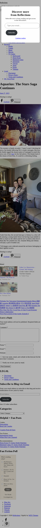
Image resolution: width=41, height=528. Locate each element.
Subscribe (11, 33)
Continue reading (20, 38)
